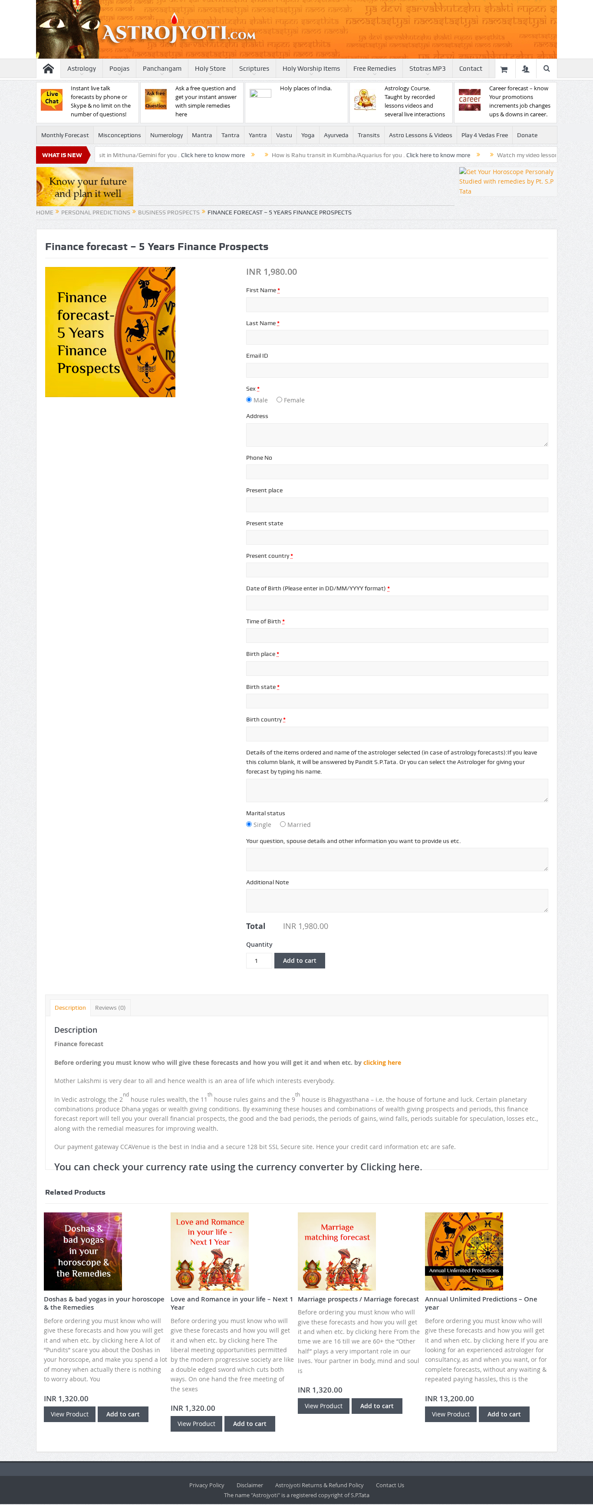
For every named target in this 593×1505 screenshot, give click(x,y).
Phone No (259, 457)
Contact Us (390, 1485)
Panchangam (162, 68)
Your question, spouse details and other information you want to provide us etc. (353, 840)
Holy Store (210, 68)
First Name (263, 290)
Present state (264, 523)
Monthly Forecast (65, 135)
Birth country (266, 719)
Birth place (262, 653)
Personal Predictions (95, 212)
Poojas (119, 68)
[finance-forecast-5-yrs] (110, 331)
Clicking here (390, 1166)
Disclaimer (250, 1485)
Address (257, 415)
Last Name (263, 322)
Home (44, 212)
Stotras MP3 (427, 68)
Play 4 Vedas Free (484, 135)
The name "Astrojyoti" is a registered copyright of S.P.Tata (296, 1495)
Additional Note (267, 882)
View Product (70, 1414)
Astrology (81, 68)
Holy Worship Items (311, 68)
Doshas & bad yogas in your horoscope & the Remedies (104, 1303)
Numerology (166, 135)
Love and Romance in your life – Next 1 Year (232, 1303)
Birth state (263, 686)
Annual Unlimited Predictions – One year (481, 1303)
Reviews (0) (110, 1007)
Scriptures (254, 68)
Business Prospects (169, 212)
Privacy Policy (206, 1485)
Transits (369, 135)
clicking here (382, 1062)
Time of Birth (265, 621)
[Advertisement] (296, 186)
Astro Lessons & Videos (420, 135)
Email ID (257, 355)
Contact (470, 68)
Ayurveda (336, 135)
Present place (264, 490)
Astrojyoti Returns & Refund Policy (319, 1485)
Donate (527, 135)
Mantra (202, 135)
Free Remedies (374, 68)
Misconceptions (119, 135)
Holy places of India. (306, 88)
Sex (253, 388)
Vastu (284, 135)
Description (70, 1007)
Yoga (308, 135)
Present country (269, 555)
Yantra (258, 135)
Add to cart (299, 960)
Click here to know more (170, 154)
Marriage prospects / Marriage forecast (358, 1299)
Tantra (230, 135)
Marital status (265, 813)
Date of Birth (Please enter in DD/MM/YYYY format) (318, 588)
